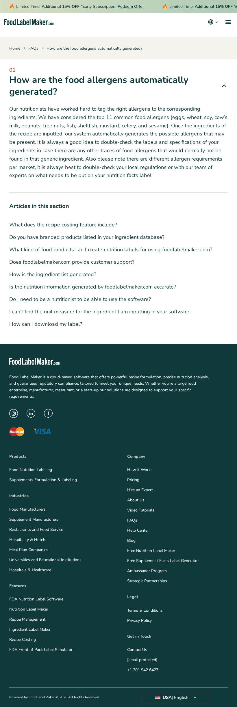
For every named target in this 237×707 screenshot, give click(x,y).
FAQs (33, 48)
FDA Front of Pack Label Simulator (41, 649)
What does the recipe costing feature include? (63, 224)
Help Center (138, 530)
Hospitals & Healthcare (30, 570)
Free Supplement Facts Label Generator (163, 560)
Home (14, 48)
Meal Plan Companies (28, 549)
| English (175, 697)
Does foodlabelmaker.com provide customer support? (71, 261)
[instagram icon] (13, 413)
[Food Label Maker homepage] (29, 22)
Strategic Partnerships (147, 581)
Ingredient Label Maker (30, 629)
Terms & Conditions (145, 610)
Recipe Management (27, 619)
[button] (228, 22)
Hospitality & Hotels (27, 539)
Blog (131, 540)
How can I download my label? (45, 324)
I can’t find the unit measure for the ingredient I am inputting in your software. (99, 311)
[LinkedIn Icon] (31, 413)
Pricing (133, 480)
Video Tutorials (140, 510)
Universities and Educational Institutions (45, 560)
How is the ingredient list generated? (52, 274)
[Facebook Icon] (48, 413)
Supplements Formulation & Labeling (43, 480)
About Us (136, 500)
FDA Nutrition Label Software (36, 599)
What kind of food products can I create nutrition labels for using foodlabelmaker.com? (110, 249)
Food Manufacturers (27, 509)
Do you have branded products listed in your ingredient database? (86, 237)
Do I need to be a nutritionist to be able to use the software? (80, 299)
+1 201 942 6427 (142, 670)
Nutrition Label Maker (28, 609)
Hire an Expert (140, 490)
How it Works (140, 469)
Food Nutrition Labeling (30, 469)
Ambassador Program (147, 571)
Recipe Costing (22, 639)
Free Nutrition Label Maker (151, 550)
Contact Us (137, 649)
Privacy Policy (139, 620)
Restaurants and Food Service (36, 529)
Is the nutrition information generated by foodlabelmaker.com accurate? (92, 286)
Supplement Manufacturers (33, 519)
